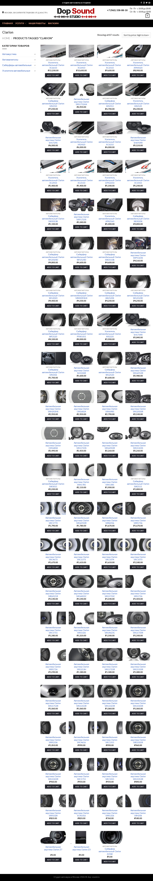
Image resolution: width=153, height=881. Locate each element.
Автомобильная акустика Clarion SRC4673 (53, 557)
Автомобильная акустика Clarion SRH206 (138, 813)
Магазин (53, 23)
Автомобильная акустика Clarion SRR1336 (53, 740)
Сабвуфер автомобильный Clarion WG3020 (53, 295)
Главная (7, 23)
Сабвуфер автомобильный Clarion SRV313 (110, 103)
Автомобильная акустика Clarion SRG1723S (81, 445)
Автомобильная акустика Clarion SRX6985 (109, 409)
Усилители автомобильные (16, 70)
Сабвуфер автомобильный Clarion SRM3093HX (81, 295)
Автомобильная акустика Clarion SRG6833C (81, 593)
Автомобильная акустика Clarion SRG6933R (81, 520)
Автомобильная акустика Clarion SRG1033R (138, 703)
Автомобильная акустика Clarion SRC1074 (109, 557)
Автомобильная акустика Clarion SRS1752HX (81, 102)
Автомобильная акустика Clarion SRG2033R (138, 409)
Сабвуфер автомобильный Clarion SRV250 (53, 103)
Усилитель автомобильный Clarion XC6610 (53, 65)
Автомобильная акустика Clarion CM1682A (81, 409)
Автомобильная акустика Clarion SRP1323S (138, 255)
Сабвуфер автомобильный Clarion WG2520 (110, 372)
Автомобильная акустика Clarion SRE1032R (138, 740)
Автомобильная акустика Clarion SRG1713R (53, 703)
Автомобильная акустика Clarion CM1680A (53, 445)
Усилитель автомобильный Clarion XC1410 (138, 180)
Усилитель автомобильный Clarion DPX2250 (110, 180)
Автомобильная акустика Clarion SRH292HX (53, 409)
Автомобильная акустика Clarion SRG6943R (109, 445)
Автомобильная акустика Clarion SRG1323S (138, 445)
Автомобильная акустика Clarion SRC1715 (81, 776)
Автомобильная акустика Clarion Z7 (53, 848)
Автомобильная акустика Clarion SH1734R (138, 332)
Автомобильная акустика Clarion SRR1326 (109, 813)
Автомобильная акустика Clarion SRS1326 (81, 630)
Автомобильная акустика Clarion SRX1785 (81, 482)
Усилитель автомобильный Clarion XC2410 (53, 180)
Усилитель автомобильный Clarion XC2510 (110, 65)
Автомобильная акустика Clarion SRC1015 (109, 776)
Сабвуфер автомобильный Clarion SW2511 (138, 484)
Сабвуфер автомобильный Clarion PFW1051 (81, 334)
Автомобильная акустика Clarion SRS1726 (138, 593)
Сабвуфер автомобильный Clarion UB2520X (110, 295)
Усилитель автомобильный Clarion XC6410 (81, 65)
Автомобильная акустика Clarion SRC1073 (138, 557)
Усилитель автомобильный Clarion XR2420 (81, 142)
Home (6, 38)
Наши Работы (37, 23)
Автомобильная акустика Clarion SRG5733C (109, 593)
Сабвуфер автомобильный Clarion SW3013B (53, 219)
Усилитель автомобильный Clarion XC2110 (81, 180)
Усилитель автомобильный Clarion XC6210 (110, 142)
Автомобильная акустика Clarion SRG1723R (109, 667)
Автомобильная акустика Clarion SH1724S (53, 140)
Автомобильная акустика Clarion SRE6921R (53, 593)
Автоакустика (9, 54)
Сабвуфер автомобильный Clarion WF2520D (81, 257)
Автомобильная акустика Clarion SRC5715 (53, 630)
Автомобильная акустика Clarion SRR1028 (53, 813)
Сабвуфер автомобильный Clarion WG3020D (53, 257)
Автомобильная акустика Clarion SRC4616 (81, 740)
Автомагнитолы (10, 59)
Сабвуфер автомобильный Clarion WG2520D (138, 295)
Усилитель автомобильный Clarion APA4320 (138, 65)
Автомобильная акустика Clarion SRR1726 (53, 667)
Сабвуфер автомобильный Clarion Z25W (110, 851)
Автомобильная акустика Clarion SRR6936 (109, 520)
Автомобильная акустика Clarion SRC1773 (53, 520)
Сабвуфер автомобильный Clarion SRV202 (53, 372)
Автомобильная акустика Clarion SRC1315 (109, 740)
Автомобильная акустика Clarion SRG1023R (53, 776)
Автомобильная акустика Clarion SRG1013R (138, 776)
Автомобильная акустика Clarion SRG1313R (81, 703)
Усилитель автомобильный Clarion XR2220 (110, 334)
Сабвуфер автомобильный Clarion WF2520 (53, 334)
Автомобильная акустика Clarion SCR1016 (81, 813)
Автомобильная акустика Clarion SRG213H (81, 667)
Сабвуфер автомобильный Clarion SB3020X (138, 219)
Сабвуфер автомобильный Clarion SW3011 (53, 484)
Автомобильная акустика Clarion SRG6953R (138, 370)
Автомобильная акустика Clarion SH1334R (81, 370)
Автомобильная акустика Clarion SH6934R (138, 140)
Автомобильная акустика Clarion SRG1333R (138, 667)
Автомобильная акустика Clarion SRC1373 (81, 557)
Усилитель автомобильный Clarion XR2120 (138, 103)
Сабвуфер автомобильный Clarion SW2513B (110, 257)
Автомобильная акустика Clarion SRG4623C (109, 630)
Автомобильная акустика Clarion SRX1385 (109, 482)
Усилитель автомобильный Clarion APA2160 (110, 219)
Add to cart (53, 75)
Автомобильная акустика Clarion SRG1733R (138, 630)
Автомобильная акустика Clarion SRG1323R (109, 703)
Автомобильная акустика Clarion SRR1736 (138, 520)
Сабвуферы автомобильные (17, 65)
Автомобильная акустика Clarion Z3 (81, 848)
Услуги (19, 23)
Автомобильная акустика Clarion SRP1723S (81, 217)
